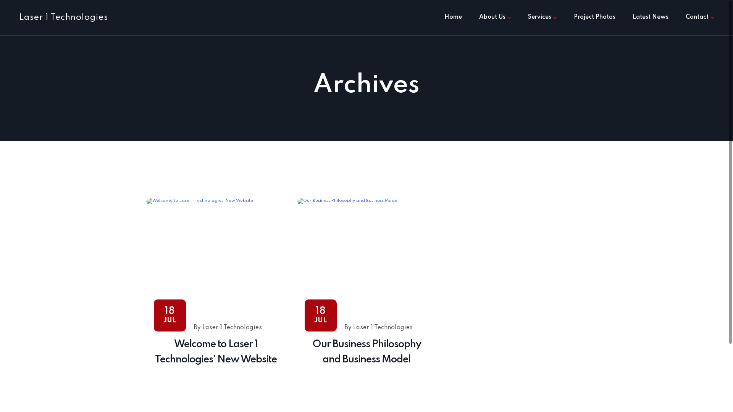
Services (539, 17)
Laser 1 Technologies (63, 17)
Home (453, 17)
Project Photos (594, 17)
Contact (697, 17)
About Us (492, 17)
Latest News (650, 17)
